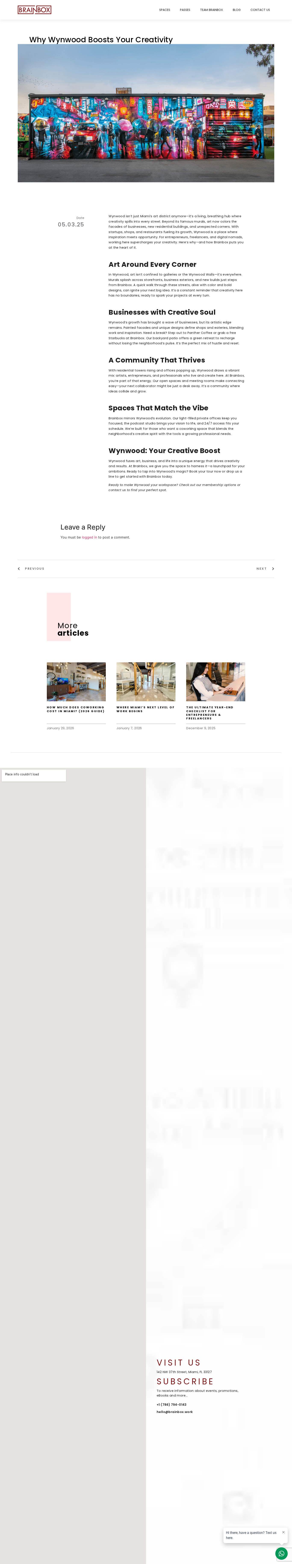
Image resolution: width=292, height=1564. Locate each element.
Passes (185, 10)
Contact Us (260, 10)
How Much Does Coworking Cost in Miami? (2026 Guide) (76, 709)
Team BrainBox (211, 10)
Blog (237, 10)
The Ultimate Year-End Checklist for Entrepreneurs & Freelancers (210, 712)
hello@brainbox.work (175, 1412)
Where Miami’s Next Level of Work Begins (146, 709)
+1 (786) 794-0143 (172, 1405)
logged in (89, 537)
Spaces (164, 10)
